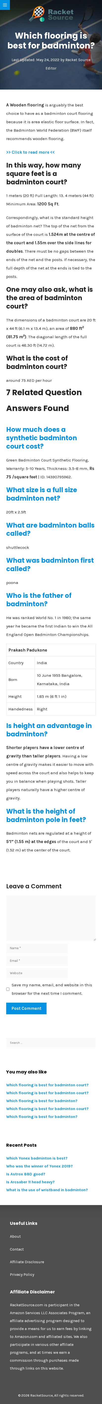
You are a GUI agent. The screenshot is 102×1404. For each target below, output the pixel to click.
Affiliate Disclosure (27, 1261)
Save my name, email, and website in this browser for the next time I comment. (52, 989)
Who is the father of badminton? (39, 599)
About (15, 1236)
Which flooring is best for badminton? (41, 1100)
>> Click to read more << (30, 152)
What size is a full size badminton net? (41, 494)
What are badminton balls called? (50, 529)
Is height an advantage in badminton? (49, 730)
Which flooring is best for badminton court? (47, 1085)
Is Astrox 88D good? (25, 1174)
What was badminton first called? (50, 564)
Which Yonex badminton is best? (37, 1158)
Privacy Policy (22, 1274)
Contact (17, 1249)
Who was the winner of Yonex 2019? (39, 1166)
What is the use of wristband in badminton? (47, 1189)
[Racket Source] (51, 13)
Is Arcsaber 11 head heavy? (30, 1182)
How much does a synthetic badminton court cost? (41, 438)
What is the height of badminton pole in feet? (46, 815)
